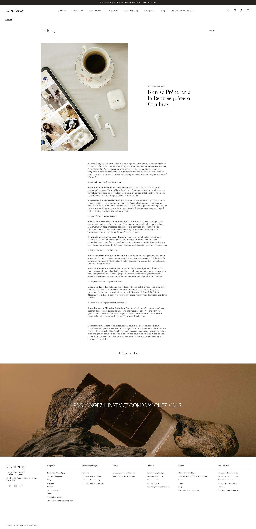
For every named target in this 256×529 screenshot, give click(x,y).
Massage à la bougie (155, 476)
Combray (16, 525)
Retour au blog (129, 353)
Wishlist (221, 487)
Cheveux (50, 483)
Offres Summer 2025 (186, 473)
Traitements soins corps (91, 480)
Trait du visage (53, 490)
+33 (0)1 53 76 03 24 (16, 472)
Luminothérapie (153, 480)
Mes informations (225, 480)
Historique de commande (228, 473)
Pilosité (50, 487)
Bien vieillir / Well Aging (56, 473)
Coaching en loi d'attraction (158, 487)
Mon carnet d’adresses (227, 483)
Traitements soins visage (91, 476)
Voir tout (181, 480)
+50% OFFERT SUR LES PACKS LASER (192, 476)
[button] (228, 10)
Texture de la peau (54, 476)
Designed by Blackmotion (29, 525)
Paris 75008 (12, 480)
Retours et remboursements (229, 476)
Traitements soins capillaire (93, 483)
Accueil (8, 20)
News (212, 30)
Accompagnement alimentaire (124, 473)
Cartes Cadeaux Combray (188, 490)
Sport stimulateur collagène (124, 476)
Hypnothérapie (153, 483)
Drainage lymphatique (156, 473)
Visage (180, 483)
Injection (85, 473)
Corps (49, 480)
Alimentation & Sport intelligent (60, 500)
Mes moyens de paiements (228, 490)
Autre (49, 494)
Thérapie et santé (54, 497)
